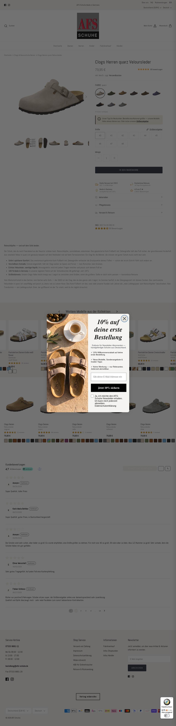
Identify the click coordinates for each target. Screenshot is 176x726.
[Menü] (171, 698)
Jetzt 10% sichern (108, 388)
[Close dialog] (124, 318)
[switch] (167, 715)
